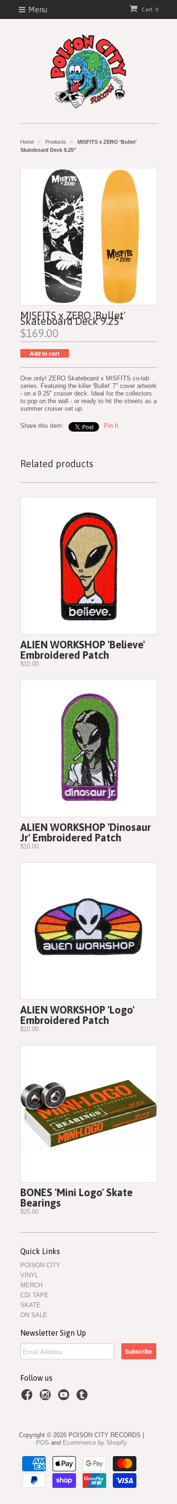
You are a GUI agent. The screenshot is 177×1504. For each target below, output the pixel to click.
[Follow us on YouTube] (65, 1397)
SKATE (30, 1305)
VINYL (29, 1275)
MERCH (31, 1285)
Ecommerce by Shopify (95, 1442)
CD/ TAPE (34, 1295)
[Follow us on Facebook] (28, 1397)
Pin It (111, 425)
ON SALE (33, 1315)
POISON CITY (40, 1265)
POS (42, 1442)
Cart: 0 (149, 9)
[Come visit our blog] (83, 1397)
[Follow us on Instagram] (47, 1397)
